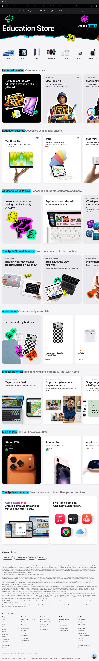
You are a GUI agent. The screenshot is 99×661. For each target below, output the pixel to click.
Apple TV (23, 633)
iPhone (37, 58)
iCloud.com (24, 624)
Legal (71, 658)
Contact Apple (81, 648)
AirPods (65, 58)
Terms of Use (53, 658)
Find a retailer (16, 653)
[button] (90, 6)
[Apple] (2, 613)
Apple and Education (64, 628)
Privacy (80, 622)
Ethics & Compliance (83, 643)
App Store (23, 643)
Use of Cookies (44, 658)
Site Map (77, 658)
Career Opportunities (83, 635)
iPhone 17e (52, 442)
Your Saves (42, 558)
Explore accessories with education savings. (60, 203)
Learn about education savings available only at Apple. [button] (18, 204)
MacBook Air (53, 80)
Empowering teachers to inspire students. (60, 384)
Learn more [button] (79, 11)
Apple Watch (51, 58)
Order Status (8, 558)
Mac (8, 58)
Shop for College (63, 630)
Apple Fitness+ (25, 640)
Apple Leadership (82, 633)
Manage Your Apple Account (28, 619)
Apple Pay (5, 648)
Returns (32, 558)
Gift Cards (5, 641)
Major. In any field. (15, 382)
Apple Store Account (26, 622)
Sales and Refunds (64, 658)
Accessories (5, 639)
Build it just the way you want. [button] (57, 263)
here (29, 572)
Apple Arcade (24, 638)
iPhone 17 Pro (13, 442)
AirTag (79, 58)
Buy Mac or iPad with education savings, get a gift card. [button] (19, 84)
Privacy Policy (34, 658)
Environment (81, 619)
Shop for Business (64, 622)
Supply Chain (81, 624)
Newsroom (81, 630)
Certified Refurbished (45, 622)
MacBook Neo (13, 141)
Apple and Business (64, 619)
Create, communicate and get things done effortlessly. (25, 505)
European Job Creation (84, 645)
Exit (17, 2)
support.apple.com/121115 (11, 602)
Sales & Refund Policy (23, 574)
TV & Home (5, 634)
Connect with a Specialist (88, 30)
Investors (80, 640)
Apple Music (24, 635)
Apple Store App (44, 619)
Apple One (24, 630)
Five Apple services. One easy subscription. (69, 504)
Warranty (80, 638)
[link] (94, 656)
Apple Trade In (44, 624)
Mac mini (91, 138)
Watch (4, 629)
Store (3, 619)
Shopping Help (21, 558)
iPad (22, 58)
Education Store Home (8, 2)
